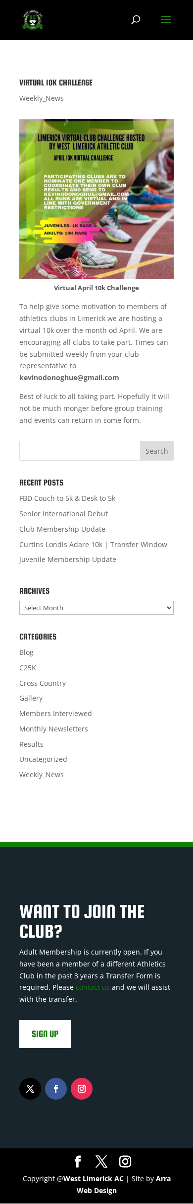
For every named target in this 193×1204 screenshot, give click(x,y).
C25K (27, 667)
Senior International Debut (63, 513)
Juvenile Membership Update (67, 559)
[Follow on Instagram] (82, 1089)
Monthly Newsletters (53, 728)
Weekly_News (41, 98)
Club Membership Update (62, 529)
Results (31, 744)
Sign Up (45, 1034)
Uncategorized (43, 759)
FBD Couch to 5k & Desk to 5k (67, 498)
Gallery (31, 698)
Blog (26, 652)
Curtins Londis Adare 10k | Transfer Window (93, 544)
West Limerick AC (93, 1178)
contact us (93, 987)
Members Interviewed (55, 713)
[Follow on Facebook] (56, 1089)
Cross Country (42, 683)
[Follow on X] (30, 1089)
